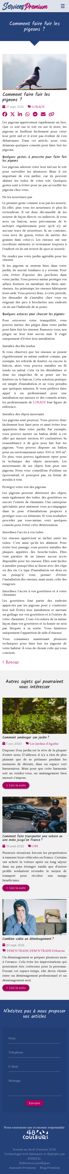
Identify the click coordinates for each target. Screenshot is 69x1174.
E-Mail (13, 1066)
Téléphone (16, 1052)
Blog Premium (50, 1168)
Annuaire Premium (22, 1168)
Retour (12, 662)
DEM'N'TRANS (17, 951)
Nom (12, 1038)
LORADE (38, 107)
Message (15, 1080)
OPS (35, 846)
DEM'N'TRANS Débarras (47, 951)
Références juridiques (34, 1163)
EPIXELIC (34, 1158)
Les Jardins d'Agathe (44, 744)
